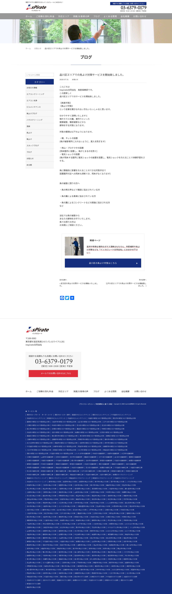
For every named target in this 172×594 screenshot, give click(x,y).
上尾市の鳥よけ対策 (81, 492)
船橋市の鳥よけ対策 (33, 555)
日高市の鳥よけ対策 (67, 499)
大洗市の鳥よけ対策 (100, 524)
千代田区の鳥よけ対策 (50, 541)
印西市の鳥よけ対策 (114, 541)
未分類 (29, 165)
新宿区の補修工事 (47, 471)
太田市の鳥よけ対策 (49, 517)
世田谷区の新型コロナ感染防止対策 (115, 450)
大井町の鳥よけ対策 (97, 492)
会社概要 (125, 16)
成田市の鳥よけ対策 (48, 548)
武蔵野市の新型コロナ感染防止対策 (64, 439)
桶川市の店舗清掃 (77, 460)
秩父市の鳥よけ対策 (33, 488)
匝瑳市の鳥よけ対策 (33, 485)
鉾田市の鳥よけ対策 (132, 534)
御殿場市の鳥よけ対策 (34, 520)
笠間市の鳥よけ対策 (33, 527)
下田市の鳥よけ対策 (33, 524)
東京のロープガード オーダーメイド (39, 414)
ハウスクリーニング (34, 120)
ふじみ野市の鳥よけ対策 (114, 502)
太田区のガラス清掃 (130, 576)
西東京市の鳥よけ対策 (99, 573)
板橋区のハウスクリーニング (123, 474)
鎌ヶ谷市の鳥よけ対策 (134, 545)
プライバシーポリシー (86, 404)
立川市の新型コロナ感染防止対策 (89, 450)
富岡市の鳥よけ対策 (65, 531)
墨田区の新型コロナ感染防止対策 (88, 429)
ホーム (29, 16)
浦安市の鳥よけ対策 (98, 555)
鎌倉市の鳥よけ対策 (100, 562)
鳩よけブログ (32, 113)
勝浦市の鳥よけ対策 (33, 545)
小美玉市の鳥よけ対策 (50, 527)
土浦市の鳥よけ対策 (33, 531)
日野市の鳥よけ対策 (49, 573)
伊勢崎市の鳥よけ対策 (66, 495)
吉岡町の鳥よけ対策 (65, 534)
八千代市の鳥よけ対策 (131, 552)
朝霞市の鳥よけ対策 (130, 495)
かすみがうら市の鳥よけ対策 (117, 527)
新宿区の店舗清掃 (106, 460)
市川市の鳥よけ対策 (132, 555)
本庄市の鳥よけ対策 (114, 499)
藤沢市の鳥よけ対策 (116, 562)
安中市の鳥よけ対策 (81, 502)
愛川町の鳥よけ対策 (81, 559)
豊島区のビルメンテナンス (81, 414)
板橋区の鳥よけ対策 (83, 541)
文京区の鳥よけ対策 (100, 513)
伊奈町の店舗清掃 (33, 467)
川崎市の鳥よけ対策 (117, 566)
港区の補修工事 (61, 471)
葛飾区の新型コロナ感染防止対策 (38, 421)
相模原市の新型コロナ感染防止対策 (115, 446)
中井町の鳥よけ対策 (113, 492)
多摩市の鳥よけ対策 (65, 573)
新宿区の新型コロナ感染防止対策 (64, 450)
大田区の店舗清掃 (47, 460)
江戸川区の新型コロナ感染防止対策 (115, 421)
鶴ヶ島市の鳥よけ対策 (132, 488)
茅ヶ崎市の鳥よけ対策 (97, 559)
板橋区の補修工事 (106, 467)
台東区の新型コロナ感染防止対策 (63, 429)
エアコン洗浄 (32, 100)
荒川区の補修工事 (33, 471)
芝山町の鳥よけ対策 (103, 506)
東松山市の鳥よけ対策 (34, 499)
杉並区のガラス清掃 (95, 580)
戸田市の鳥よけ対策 (33, 502)
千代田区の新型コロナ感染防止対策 (39, 446)
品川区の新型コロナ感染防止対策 (89, 421)
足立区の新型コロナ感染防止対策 (113, 425)
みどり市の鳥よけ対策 (132, 531)
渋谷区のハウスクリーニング (36, 481)
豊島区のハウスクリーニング (36, 478)
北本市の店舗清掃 (92, 460)
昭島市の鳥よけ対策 (138, 569)
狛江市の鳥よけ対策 (51, 513)
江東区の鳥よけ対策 (111, 510)
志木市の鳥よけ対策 (33, 506)
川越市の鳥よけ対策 (49, 506)
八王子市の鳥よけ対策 (116, 573)
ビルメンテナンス (34, 107)
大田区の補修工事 (136, 467)
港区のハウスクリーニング (58, 478)
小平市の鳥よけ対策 (95, 510)
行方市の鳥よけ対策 (68, 524)
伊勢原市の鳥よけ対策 (34, 566)
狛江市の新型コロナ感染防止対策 (38, 429)
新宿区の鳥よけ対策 (81, 517)
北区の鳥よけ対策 (33, 510)
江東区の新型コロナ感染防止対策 (38, 425)
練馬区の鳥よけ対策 (33, 541)
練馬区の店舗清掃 (33, 464)
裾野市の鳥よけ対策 (49, 538)
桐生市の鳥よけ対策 (83, 495)
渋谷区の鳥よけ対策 (97, 517)
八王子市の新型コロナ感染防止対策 (39, 450)
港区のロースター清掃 (62, 414)
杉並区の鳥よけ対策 (51, 576)
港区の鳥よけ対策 (66, 576)
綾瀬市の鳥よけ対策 (130, 559)
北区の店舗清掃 (131, 464)
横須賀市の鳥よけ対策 (85, 566)
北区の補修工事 (105, 474)
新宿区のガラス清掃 (33, 583)
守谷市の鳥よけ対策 (98, 527)
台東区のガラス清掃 (97, 576)
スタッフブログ (33, 145)
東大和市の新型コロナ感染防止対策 (92, 436)
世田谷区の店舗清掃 (62, 467)
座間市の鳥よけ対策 (132, 562)
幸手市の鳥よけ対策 (101, 481)
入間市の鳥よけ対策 (33, 492)
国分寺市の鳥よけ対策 (137, 506)
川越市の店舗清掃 (113, 453)
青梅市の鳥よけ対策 (65, 517)
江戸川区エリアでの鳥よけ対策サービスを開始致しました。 (126, 284)
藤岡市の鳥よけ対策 (49, 534)
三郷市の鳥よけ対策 (49, 492)
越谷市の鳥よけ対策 (49, 495)
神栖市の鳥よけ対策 (116, 524)
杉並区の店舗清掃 (120, 460)
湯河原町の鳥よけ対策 (82, 488)
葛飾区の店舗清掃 (135, 457)
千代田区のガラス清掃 (113, 576)
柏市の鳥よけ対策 (95, 548)
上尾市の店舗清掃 (47, 457)
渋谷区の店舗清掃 (90, 464)
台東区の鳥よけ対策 (113, 517)
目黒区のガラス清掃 (111, 580)
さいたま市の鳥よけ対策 (67, 506)
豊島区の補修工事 (62, 474)
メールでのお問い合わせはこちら (55, 373)
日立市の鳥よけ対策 (67, 527)
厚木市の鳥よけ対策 (68, 566)
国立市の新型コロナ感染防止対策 (124, 418)
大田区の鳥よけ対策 (67, 541)
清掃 (28, 126)
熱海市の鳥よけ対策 (83, 520)
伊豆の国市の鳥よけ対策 (51, 524)
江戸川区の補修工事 (88, 471)
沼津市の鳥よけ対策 (81, 538)
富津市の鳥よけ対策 (65, 552)
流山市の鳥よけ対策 (100, 545)
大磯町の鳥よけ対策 (49, 559)
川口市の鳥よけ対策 (65, 502)
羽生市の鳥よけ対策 (129, 485)
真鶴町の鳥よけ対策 (129, 492)
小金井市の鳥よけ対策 (34, 513)
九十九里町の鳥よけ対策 (51, 562)
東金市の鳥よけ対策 (114, 552)
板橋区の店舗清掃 (135, 460)
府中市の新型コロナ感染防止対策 (116, 443)
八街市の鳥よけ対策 (49, 485)
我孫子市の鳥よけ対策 (50, 545)
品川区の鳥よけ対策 (64, 510)
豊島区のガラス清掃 (64, 580)
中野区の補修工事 (132, 471)
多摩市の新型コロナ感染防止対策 (64, 446)
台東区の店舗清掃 (33, 460)
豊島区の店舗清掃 (62, 464)
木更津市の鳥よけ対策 (119, 506)
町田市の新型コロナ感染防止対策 (89, 446)
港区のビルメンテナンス (100, 414)
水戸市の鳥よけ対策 (84, 524)
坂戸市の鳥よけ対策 (117, 481)
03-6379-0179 (133, 7)
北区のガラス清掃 (49, 580)
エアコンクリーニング (35, 94)
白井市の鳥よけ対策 (130, 541)
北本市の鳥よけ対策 (81, 485)
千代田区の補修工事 (121, 467)
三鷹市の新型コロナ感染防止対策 (38, 439)
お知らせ (75, 79)
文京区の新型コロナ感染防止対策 (111, 432)
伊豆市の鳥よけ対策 (114, 520)
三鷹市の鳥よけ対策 (48, 510)
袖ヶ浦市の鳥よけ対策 (82, 552)
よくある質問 (110, 16)
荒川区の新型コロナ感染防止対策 (88, 425)
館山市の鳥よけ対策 (124, 548)
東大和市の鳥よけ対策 (53, 569)
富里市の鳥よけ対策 (65, 485)
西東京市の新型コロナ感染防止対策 (90, 439)
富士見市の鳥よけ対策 (132, 502)
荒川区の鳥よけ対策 (33, 495)
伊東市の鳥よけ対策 (130, 520)
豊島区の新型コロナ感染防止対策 (38, 436)
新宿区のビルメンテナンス (56, 418)
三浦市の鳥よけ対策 (68, 562)
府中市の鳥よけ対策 (103, 569)
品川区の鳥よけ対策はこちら (103, 262)
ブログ (96, 16)
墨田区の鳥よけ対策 (84, 513)
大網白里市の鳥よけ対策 (85, 506)
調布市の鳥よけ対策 (87, 569)
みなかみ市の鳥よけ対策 (114, 531)
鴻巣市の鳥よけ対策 (65, 492)
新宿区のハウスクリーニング (102, 478)
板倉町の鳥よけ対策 (98, 534)
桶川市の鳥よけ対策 (97, 485)
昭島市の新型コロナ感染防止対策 (66, 443)
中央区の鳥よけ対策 (127, 510)
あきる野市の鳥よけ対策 (120, 569)
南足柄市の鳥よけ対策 (115, 555)
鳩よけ (29, 139)
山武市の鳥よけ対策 (98, 541)
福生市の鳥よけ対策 (130, 538)
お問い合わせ (139, 16)
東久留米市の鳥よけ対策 (35, 569)
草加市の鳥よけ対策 (49, 502)
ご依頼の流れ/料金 (45, 16)
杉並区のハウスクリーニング (124, 478)
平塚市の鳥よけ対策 (84, 562)
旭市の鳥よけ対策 (33, 548)
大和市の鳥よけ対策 (114, 559)
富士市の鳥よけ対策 (97, 538)
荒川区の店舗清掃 (92, 467)
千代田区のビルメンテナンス (121, 414)
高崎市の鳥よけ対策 (114, 495)
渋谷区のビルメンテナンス (36, 418)
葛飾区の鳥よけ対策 (133, 513)
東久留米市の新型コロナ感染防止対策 (64, 436)
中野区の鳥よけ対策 (129, 517)
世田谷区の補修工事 (76, 474)
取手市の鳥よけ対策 (83, 527)
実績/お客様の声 (81, 16)
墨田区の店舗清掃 (90, 457)
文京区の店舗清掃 (62, 457)
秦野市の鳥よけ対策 (133, 566)
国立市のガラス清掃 (81, 576)
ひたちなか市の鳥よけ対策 (134, 524)
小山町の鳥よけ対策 (65, 538)
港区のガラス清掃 (127, 580)
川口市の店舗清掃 (127, 453)
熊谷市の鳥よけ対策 (97, 502)
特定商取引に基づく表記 (104, 404)
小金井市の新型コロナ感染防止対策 (64, 421)
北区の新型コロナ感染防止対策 (62, 432)
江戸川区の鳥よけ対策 (67, 513)
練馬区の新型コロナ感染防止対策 (117, 436)
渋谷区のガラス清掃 (33, 580)
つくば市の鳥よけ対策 (137, 527)
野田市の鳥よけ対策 (64, 548)
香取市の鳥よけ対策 (84, 545)
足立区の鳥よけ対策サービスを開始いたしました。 (79, 284)
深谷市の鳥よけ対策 (51, 499)
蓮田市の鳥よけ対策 (113, 485)
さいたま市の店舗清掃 (82, 453)
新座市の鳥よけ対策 (98, 495)
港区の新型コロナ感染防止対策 (37, 453)
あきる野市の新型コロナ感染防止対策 (40, 443)
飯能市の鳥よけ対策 (83, 499)
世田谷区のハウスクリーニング (79, 478)
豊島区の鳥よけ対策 (65, 559)
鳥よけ (29, 132)
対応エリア (63, 16)
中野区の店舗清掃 (47, 467)
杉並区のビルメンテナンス (77, 418)
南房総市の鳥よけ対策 (116, 545)
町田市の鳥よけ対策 (33, 573)
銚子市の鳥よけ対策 (80, 548)
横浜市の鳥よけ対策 (101, 566)
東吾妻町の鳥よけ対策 (115, 534)
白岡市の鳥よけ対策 (86, 481)
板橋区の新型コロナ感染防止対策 (86, 432)
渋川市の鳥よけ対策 (81, 531)
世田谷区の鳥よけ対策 (34, 576)
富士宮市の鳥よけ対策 (113, 538)
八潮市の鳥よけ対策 (65, 488)
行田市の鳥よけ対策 (116, 488)
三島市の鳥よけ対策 (51, 520)
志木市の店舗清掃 (76, 457)
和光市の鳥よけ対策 (98, 499)
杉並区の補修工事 (92, 474)
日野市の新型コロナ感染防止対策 (91, 443)
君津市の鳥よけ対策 (98, 552)
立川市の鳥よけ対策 (133, 573)
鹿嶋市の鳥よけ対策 (33, 538)
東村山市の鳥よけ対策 (116, 513)
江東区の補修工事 (103, 471)
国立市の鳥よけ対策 (33, 517)
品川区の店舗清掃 (120, 457)
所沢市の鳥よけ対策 (130, 499)
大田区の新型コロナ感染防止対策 (99, 418)
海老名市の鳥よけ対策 (51, 566)
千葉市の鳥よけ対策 (49, 555)
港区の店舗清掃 (104, 464)
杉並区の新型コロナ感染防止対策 (61, 453)
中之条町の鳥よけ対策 (82, 534)
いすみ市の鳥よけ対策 (134, 481)
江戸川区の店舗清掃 (105, 457)
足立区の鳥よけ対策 (80, 510)
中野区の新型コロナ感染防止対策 (113, 429)
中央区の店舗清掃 (99, 453)
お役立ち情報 (32, 87)
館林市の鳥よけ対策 (97, 531)
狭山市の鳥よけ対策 (49, 488)
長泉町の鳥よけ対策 (67, 520)
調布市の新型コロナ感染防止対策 (116, 439)
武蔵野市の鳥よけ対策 (70, 569)
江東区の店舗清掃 (33, 457)
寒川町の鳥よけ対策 (33, 559)
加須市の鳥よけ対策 (70, 481)
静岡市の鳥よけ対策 (98, 520)
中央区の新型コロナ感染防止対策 (63, 425)
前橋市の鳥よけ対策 (49, 531)
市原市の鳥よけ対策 (65, 555)
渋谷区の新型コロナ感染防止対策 (38, 432)
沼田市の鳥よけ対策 (33, 534)
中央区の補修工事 (33, 474)
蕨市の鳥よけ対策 (55, 481)
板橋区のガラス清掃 (80, 580)
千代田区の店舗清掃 (62, 460)
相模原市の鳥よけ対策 (82, 573)
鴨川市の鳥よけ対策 (49, 552)
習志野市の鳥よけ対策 (82, 555)
